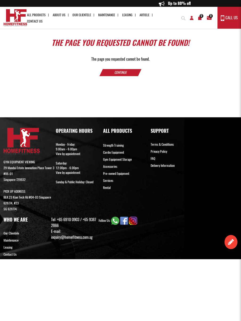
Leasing (127, 15)
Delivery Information (163, 165)
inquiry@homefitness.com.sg (71, 237)
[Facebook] (124, 220)
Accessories (110, 166)
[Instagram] (133, 220)
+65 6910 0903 (68, 219)
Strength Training (113, 145)
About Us (59, 15)
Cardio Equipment (113, 152)
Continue (120, 72)
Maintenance (106, 15)
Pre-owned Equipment (116, 173)
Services (108, 180)
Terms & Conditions (162, 144)
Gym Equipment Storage (117, 159)
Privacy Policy (159, 151)
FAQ (153, 158)
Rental (107, 187)
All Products (36, 15)
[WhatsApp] (115, 220)
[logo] (15, 17)
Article (144, 15)
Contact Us (35, 21)
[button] (183, 17)
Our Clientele (81, 15)
